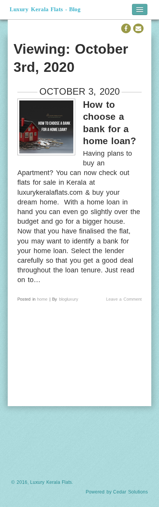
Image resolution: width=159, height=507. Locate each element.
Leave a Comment (124, 299)
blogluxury (68, 299)
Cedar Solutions (130, 492)
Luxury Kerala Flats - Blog (45, 9)
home (42, 299)
